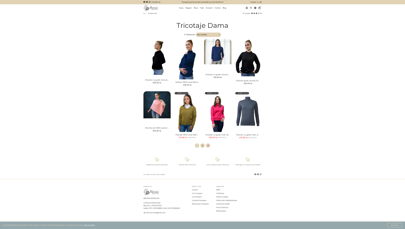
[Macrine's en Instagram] (150, 2)
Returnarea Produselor (200, 204)
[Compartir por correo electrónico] (261, 13)
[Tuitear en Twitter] (254, 13)
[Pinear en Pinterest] (256, 13)
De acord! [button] (394, 225)
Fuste (202, 8)
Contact (218, 8)
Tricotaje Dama (152, 13)
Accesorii (209, 8)
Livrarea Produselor (199, 200)
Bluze (196, 8)
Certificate (220, 193)
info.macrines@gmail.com (154, 212)
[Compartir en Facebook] (252, 13)
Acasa (181, 8)
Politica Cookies (222, 197)
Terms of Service (222, 207)
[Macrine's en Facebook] (144, 2)
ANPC (218, 190)
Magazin (188, 8)
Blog (224, 8)
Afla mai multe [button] (89, 225)
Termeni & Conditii (223, 204)
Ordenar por (189, 34)
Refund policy (221, 211)
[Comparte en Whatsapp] (258, 13)
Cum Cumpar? (197, 193)
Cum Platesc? (197, 197)
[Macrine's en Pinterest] (147, 2)
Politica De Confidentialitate (226, 200)
